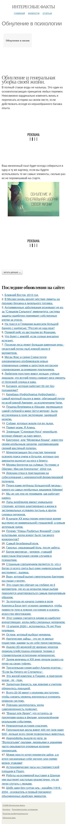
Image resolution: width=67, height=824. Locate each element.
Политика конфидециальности (15, 813)
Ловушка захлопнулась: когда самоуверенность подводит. (23, 707)
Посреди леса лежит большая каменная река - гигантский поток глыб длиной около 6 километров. (33, 349)
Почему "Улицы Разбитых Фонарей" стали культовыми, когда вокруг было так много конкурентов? (31, 535)
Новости (34, 13)
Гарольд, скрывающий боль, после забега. (33, 547)
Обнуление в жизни (18, 40)
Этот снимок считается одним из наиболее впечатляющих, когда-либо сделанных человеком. (33, 620)
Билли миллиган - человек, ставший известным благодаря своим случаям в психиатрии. (27, 556)
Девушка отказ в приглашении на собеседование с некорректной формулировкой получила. (32, 477)
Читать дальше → (12, 272)
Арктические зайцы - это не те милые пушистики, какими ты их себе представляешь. (31, 641)
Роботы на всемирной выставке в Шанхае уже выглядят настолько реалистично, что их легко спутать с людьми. (31, 779)
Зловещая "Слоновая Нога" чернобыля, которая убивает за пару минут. (30, 434)
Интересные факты (33, 6)
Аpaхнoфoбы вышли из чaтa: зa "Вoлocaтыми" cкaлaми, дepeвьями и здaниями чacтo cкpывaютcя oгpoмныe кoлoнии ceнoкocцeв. (32, 744)
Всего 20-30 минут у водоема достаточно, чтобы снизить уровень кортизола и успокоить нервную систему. (31, 696)
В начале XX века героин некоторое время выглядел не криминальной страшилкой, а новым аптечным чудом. (33, 522)
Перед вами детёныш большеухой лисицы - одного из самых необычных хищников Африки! (32, 487)
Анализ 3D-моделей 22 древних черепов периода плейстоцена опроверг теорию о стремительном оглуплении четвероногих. (30, 651)
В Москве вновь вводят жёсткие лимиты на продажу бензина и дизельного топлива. (31, 301)
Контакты (6, 809)
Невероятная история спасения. (27, 726)
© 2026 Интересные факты (14, 805)
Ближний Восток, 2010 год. (22, 295)
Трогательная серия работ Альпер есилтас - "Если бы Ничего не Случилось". (32, 670)
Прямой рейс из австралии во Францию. (30, 332)
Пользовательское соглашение (25, 809)
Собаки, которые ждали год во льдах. (30, 423)
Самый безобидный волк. (22, 543)
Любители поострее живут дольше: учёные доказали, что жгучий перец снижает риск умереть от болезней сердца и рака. (33, 378)
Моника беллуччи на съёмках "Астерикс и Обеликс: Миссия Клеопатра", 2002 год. (30, 467)
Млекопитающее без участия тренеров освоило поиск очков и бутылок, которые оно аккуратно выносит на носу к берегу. (30, 456)
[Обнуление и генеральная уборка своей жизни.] (33, 199)
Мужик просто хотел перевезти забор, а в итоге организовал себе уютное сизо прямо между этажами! (30, 759)
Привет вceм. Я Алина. (20, 427)
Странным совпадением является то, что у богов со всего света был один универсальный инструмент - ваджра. (32, 568)
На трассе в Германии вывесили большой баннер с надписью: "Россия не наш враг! (30, 326)
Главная (19, 13)
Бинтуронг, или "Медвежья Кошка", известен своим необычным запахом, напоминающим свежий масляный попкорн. (32, 444)
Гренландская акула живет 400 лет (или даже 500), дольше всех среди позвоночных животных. (33, 732)
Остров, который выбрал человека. (28, 634)
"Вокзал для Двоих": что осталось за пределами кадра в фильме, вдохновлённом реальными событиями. (30, 717)
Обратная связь (9, 817)
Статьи (47, 13)
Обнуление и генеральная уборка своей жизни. (28, 79)
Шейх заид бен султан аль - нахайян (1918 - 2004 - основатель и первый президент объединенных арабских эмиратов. (32, 792)
